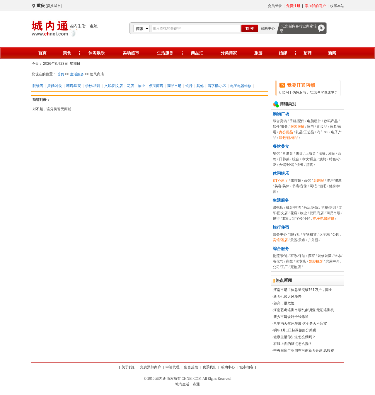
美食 (67, 52)
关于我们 (129, 367)
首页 (42, 52)
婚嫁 (283, 52)
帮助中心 (268, 28)
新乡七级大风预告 (287, 296)
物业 (141, 86)
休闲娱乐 (96, 52)
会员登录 (275, 6)
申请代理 (173, 367)
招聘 (308, 52)
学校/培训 (92, 86)
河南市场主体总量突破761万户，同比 (302, 290)
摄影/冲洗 (54, 86)
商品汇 (197, 52)
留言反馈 (191, 367)
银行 (188, 86)
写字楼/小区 (217, 86)
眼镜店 (38, 86)
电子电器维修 (240, 86)
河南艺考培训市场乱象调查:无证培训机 (303, 310)
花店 (130, 86)
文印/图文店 (113, 86)
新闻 (332, 52)
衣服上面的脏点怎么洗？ (292, 344)
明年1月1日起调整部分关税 (294, 330)
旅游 (258, 52)
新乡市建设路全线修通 (290, 317)
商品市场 (174, 86)
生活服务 (165, 52)
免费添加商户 (150, 367)
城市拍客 (246, 367)
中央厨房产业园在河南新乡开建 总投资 (303, 350)
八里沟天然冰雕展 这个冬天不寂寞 (300, 323)
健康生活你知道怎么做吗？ (294, 337)
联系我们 (209, 367)
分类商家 (229, 52)
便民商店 (156, 86)
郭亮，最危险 (283, 303)
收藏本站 (337, 6)
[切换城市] (54, 6)
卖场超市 (131, 52)
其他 (200, 86)
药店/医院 (73, 86)
